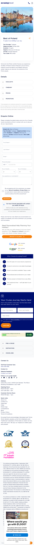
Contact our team (6, 373)
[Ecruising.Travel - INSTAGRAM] (9, 378)
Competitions (5, 408)
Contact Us (4, 401)
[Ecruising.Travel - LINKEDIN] (11, 378)
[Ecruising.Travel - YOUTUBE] (4, 378)
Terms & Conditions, (15, 319)
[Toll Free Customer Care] (29, 3)
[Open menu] (32, 3)
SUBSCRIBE (6, 325)
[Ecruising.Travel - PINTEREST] (14, 378)
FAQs (2, 405)
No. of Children (22, 168)
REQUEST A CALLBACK (16, 236)
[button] (4, 164)
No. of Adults (5, 168)
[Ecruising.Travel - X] (6, 378)
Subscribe (4, 403)
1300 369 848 (5, 366)
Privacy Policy (24, 190)
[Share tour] (30, 38)
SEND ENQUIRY (6, 198)
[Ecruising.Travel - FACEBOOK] (1, 378)
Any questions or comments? (10, 176)
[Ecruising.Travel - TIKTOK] (16, 378)
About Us (3, 400)
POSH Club (4, 407)
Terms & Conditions (14, 190)
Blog (2, 410)
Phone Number (6, 161)
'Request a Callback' (18, 231)
